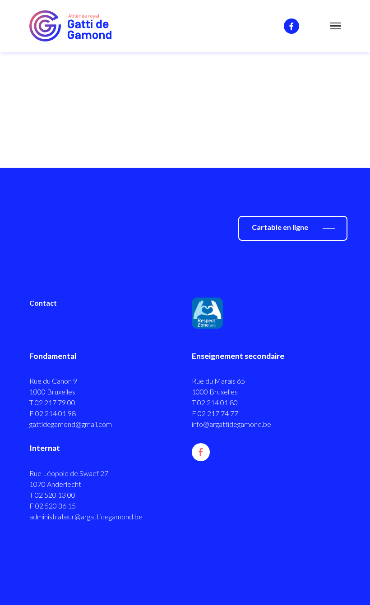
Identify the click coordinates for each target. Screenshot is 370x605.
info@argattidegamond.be (231, 424)
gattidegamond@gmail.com (70, 424)
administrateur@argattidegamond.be (86, 516)
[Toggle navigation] (335, 28)
